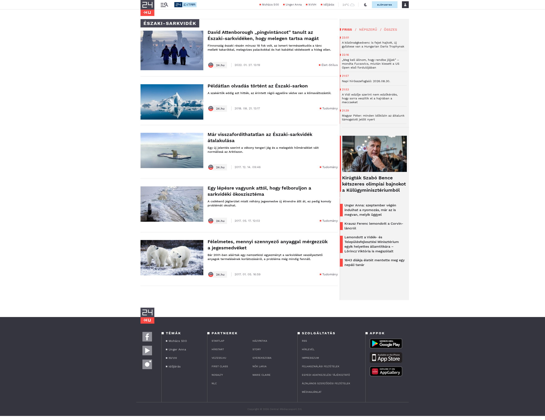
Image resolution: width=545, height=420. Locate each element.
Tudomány (330, 108)
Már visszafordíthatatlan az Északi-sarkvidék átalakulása (260, 137)
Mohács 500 (270, 4)
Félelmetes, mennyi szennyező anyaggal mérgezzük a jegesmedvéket (268, 244)
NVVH (312, 4)
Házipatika (259, 340)
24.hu (220, 65)
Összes (390, 29)
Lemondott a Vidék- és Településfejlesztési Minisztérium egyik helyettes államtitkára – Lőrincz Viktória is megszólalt (371, 244)
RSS (304, 340)
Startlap (218, 340)
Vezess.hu (219, 357)
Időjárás (328, 4)
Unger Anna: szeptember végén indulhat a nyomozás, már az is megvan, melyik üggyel (370, 210)
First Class (220, 366)
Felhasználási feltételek (320, 366)
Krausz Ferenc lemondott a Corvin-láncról (373, 225)
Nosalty (217, 374)
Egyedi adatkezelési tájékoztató (326, 374)
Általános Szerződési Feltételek (326, 383)
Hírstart (218, 349)
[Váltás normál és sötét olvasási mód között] (365, 4)
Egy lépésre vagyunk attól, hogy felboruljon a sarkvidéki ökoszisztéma (259, 191)
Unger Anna (294, 4)
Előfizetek (384, 5)
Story (256, 349)
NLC (214, 383)
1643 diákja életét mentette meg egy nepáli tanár (374, 262)
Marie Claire (261, 374)
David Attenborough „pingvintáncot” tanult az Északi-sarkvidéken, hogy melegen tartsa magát (263, 35)
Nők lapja (259, 366)
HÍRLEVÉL (308, 349)
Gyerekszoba (261, 357)
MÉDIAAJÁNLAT (311, 391)
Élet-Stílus (329, 65)
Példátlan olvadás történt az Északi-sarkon (258, 86)
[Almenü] (164, 5)
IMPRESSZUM (310, 357)
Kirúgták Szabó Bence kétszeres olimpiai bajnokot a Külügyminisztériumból (374, 184)
